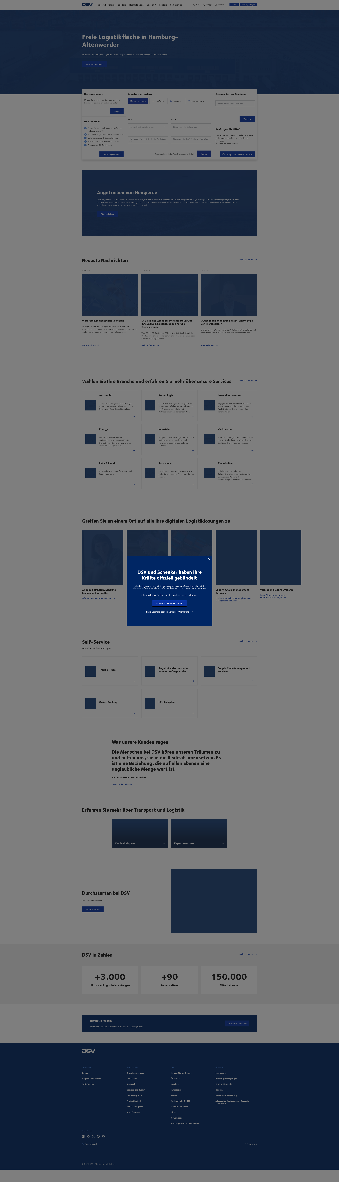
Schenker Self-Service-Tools (169, 603)
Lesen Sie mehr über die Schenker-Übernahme (167, 612)
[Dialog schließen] (209, 559)
